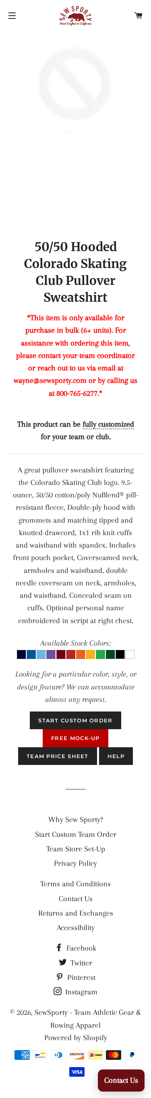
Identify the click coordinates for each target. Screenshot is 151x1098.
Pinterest (80, 977)
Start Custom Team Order (75, 834)
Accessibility (76, 927)
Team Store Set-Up (75, 848)
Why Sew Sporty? (75, 819)
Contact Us (76, 898)
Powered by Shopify (75, 1037)
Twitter (80, 963)
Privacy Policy (75, 863)
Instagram (80, 992)
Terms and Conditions (75, 883)
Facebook (80, 948)
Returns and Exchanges (75, 913)
